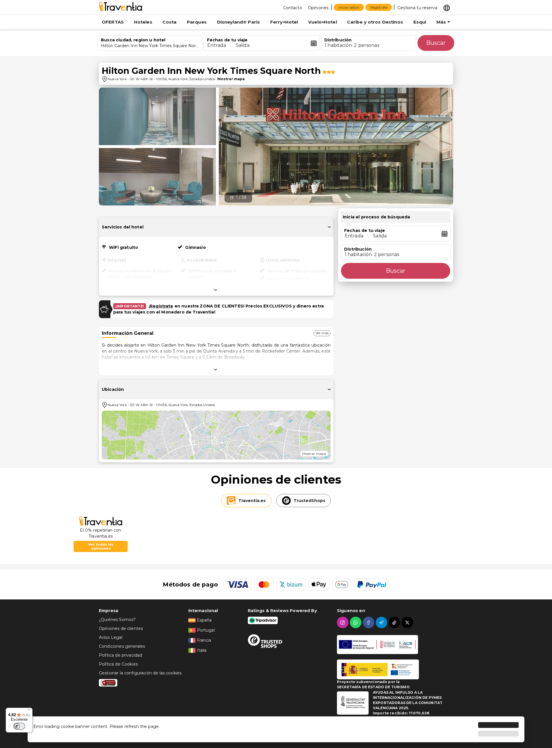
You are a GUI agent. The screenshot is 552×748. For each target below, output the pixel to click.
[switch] (19, 726)
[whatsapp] (356, 622)
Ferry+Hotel (284, 22)
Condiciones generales (122, 646)
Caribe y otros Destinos (375, 22)
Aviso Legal (110, 637)
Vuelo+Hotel (322, 22)
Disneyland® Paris (238, 22)
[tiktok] (395, 622)
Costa (169, 22)
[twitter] (408, 622)
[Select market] (446, 7)
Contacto (292, 7)
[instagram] (343, 622)
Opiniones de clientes (121, 628)
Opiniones (318, 7)
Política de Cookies (118, 664)
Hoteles (143, 22)
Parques (197, 22)
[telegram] (382, 622)
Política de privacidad (120, 655)
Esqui (419, 22)
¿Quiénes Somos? (117, 619)
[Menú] (29, 711)
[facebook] (369, 622)
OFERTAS (113, 22)
